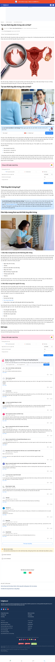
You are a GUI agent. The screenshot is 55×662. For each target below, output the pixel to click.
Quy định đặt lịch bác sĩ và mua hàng (7, 633)
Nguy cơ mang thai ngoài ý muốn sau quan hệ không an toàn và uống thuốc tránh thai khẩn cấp (26, 463)
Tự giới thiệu (30, 622)
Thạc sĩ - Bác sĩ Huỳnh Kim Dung (15, 28)
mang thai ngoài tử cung (11, 204)
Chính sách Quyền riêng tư (5, 624)
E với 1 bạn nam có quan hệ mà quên (13, 474)
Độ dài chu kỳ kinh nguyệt (6, 349)
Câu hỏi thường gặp (4, 629)
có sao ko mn (8, 390)
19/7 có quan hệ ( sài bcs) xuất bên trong (14, 413)
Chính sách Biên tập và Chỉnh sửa (7, 626)
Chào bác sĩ (8, 507)
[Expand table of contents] (27, 34)
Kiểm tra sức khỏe (31, 613)
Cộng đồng (30, 614)
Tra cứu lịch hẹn (31, 616)
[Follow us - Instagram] (3, 609)
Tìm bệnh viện (3, 614)
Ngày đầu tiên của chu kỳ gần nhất (8, 174)
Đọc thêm (5, 372)
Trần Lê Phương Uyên (7, 31)
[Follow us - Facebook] (1, 609)
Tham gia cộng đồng (27, 543)
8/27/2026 (46, 174)
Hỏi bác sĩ (46, 364)
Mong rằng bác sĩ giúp (10, 486)
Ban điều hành (30, 624)
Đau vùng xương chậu (8, 300)
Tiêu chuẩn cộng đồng (5, 631)
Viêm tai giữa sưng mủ (10, 378)
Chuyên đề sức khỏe (4, 613)
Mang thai (8, 520)
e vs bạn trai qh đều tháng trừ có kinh (13, 402)
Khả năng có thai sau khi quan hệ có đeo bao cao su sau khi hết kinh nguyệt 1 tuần (23, 450)
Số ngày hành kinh (5, 179)
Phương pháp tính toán (6, 169)
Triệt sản (7, 497)
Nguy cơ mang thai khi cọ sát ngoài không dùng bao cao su (18, 439)
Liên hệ (29, 629)
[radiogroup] (27, 172)
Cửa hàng (3, 616)
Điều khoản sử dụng (4, 622)
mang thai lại (8, 531)
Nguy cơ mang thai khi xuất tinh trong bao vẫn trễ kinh (17, 426)
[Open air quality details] (10, 661)
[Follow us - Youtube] (8, 609)
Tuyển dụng (30, 626)
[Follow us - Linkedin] (5, 609)
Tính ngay (48, 355)
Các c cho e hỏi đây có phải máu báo (13, 368)
